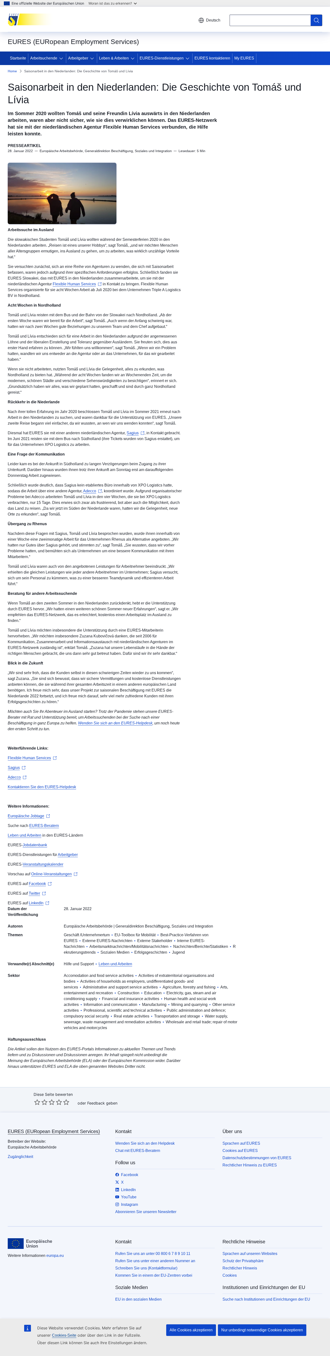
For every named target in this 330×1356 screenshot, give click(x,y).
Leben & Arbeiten (114, 58)
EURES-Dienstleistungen (162, 58)
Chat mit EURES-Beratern (137, 1151)
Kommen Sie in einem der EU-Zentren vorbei (153, 1275)
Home (12, 71)
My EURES (244, 58)
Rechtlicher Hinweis (239, 1268)
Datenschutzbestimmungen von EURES (256, 1158)
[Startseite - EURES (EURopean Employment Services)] (32, 19)
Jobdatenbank (35, 845)
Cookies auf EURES (240, 1151)
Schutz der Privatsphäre (243, 1261)
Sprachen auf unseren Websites (249, 1254)
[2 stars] (41, 1102)
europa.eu (55, 1255)
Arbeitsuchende (43, 58)
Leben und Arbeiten (24, 835)
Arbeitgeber (78, 58)
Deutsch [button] (213, 20)
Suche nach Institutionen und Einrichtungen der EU (266, 1299)
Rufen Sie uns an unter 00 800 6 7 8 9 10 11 (152, 1254)
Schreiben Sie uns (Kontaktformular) (146, 1268)
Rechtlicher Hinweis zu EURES (249, 1165)
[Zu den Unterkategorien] (62, 58)
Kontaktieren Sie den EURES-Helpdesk (42, 787)
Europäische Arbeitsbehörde (88, 926)
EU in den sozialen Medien (138, 1299)
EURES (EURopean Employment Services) (54, 1131)
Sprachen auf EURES (241, 1143)
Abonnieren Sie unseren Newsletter (145, 1212)
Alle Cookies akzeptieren (191, 1330)
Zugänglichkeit (20, 1157)
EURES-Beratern (44, 826)
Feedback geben (102, 1103)
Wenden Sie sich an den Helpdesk (145, 1143)
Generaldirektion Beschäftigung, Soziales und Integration (164, 926)
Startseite (18, 58)
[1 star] (37, 1102)
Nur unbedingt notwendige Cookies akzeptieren (262, 1330)
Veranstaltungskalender (43, 864)
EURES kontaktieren (212, 58)
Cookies (229, 1275)
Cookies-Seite (64, 1335)
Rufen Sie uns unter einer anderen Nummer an (155, 1261)
